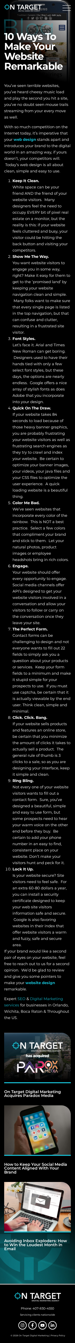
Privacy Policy (58, 1335)
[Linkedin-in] (52, 1325)
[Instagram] (22, 1325)
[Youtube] (42, 1325)
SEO (21, 999)
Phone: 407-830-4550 (37, 1308)
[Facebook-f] (32, 1325)
